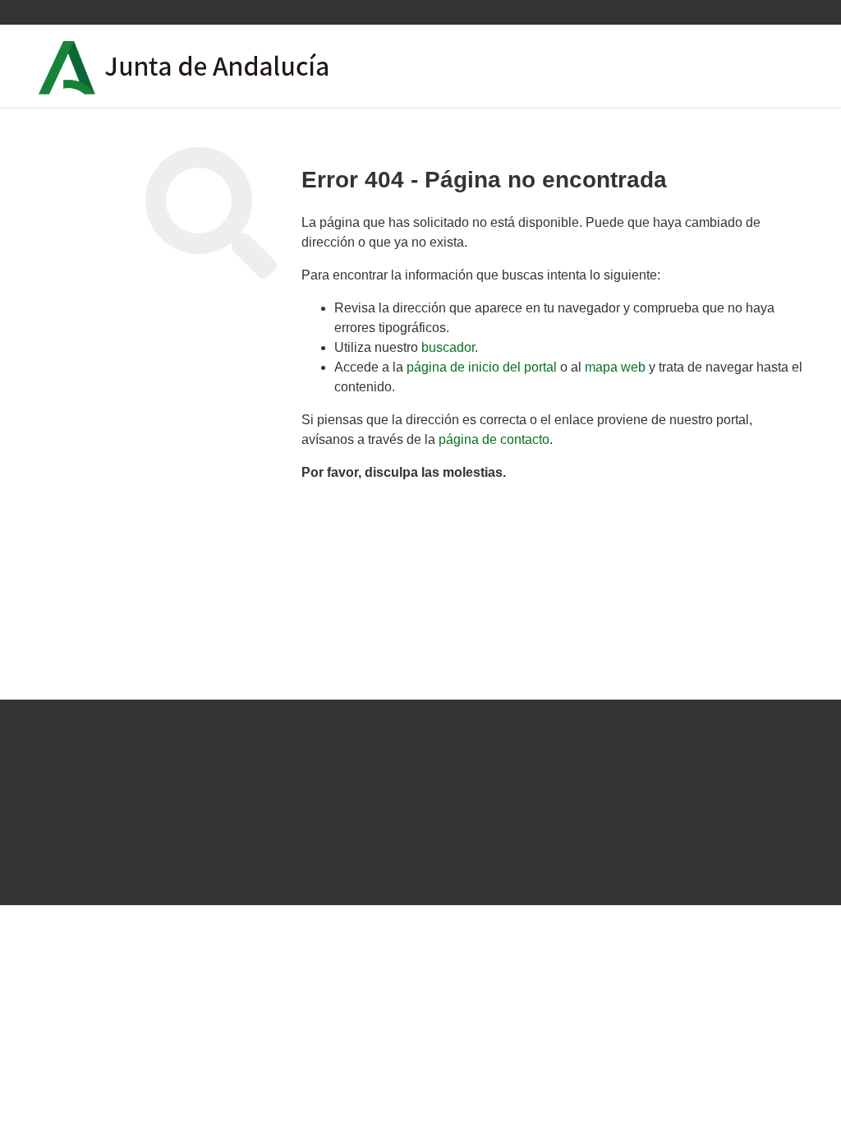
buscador (448, 347)
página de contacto (494, 439)
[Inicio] (230, 66)
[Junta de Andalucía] (67, 68)
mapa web (615, 367)
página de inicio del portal (482, 367)
